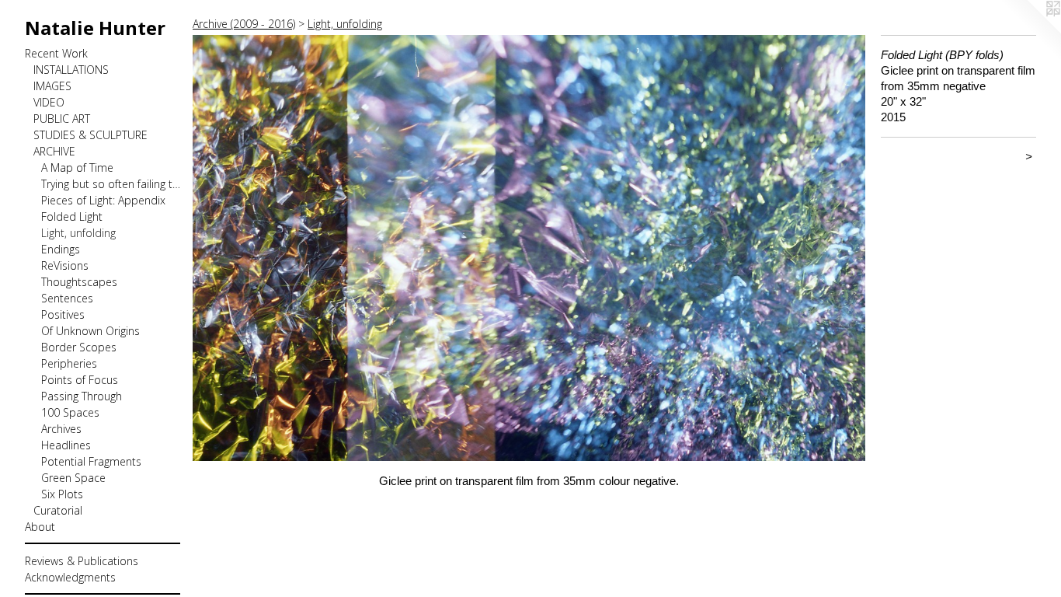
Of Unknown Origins (90, 330)
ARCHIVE (54, 151)
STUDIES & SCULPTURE (90, 134)
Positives (63, 314)
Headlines (66, 445)
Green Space (73, 477)
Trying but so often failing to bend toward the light (110, 183)
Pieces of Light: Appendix (103, 200)
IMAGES (52, 86)
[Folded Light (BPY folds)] (529, 248)
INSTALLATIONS (71, 69)
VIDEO (48, 102)
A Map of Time (77, 167)
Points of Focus (79, 379)
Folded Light (72, 216)
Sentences (67, 298)
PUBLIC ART (61, 118)
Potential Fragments (91, 461)
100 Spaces (70, 412)
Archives (61, 428)
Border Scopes (79, 347)
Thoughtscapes (79, 281)
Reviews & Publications (81, 560)
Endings (60, 249)
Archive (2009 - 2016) (244, 23)
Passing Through (81, 396)
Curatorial (57, 510)
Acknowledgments (70, 577)
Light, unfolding (78, 232)
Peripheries (69, 363)
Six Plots (62, 494)
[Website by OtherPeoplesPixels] (1030, 31)
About (40, 526)
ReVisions (65, 265)
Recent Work (56, 53)
